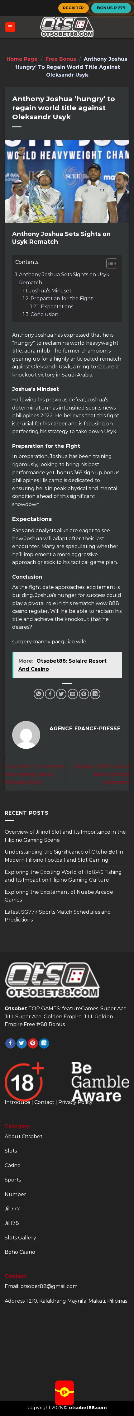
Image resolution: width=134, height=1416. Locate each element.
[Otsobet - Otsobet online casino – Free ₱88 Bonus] (67, 27)
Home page (22, 59)
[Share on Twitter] (61, 694)
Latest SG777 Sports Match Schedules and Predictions (58, 916)
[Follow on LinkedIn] (44, 1043)
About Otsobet (23, 1136)
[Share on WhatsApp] (39, 694)
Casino (13, 1165)
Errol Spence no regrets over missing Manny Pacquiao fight (35, 774)
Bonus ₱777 (111, 8)
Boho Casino (20, 1252)
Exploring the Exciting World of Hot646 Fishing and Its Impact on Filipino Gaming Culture (63, 876)
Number (15, 1194)
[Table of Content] (111, 263)
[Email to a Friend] (73, 694)
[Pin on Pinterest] (84, 694)
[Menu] (10, 27)
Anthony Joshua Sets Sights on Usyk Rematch (64, 279)
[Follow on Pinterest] (33, 1043)
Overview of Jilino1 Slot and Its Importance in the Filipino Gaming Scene (65, 836)
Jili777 (12, 1209)
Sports (13, 1180)
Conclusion (44, 314)
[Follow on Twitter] (22, 1043)
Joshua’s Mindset (50, 291)
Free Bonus (60, 59)
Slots (11, 1151)
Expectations (57, 307)
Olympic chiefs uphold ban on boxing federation (101, 774)
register (73, 8)
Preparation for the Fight (62, 298)
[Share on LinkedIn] (95, 694)
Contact (44, 1102)
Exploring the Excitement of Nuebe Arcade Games (59, 896)
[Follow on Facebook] (10, 1043)
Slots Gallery (20, 1238)
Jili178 (12, 1223)
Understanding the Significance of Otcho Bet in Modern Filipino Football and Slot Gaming (64, 856)
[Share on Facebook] (50, 694)
